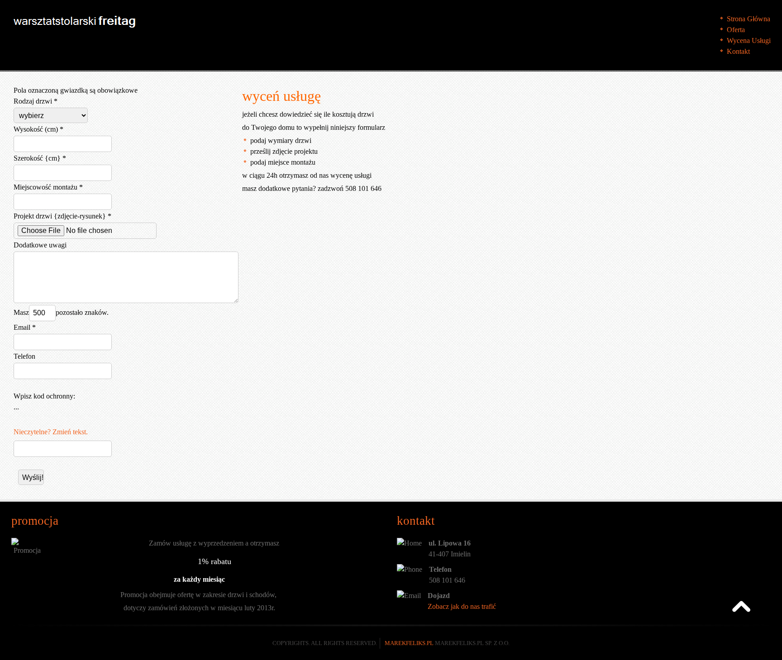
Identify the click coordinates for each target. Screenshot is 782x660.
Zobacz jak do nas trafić (462, 606)
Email (22, 327)
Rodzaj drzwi (33, 101)
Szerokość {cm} (37, 158)
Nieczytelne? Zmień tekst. (51, 432)
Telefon (24, 356)
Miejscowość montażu (45, 187)
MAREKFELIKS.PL (409, 643)
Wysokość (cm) (36, 129)
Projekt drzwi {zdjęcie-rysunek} (60, 216)
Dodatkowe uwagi (40, 245)
